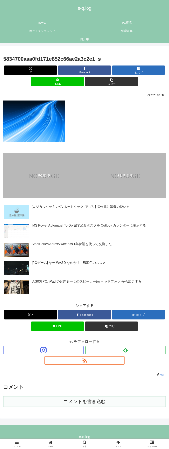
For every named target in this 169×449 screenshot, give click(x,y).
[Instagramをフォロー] (43, 350)
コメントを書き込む (84, 401)
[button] (111, 81)
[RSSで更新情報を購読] (84, 360)
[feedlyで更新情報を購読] (125, 350)
